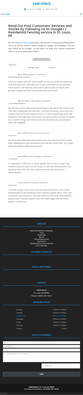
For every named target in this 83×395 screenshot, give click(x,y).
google (39, 274)
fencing (26, 42)
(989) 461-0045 (51, 9)
